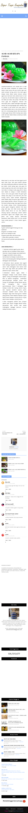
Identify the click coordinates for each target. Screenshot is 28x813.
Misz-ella (7, 482)
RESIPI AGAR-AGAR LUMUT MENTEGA (17, 469)
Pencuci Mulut (8, 50)
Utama (7, 808)
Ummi (6, 523)
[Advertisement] (14, 34)
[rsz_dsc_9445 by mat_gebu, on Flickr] (14, 82)
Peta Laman (13, 808)
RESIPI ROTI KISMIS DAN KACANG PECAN (14, 745)
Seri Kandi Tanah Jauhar (11, 513)
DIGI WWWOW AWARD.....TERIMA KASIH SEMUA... (17, 716)
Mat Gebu (5, 58)
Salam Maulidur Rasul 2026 (8, 765)
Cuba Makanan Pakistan (7, 789)
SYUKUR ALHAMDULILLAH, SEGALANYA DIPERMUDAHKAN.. (15, 722)
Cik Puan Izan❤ (9, 504)
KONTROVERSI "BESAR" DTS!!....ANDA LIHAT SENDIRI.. (16, 710)
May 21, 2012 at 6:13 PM (9, 535)
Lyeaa (6, 534)
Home (2, 50)
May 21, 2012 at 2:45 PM (9, 505)
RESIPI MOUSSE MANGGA (14, 457)
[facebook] (12, 11)
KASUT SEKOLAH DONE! (7, 784)
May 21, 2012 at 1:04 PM (9, 494)
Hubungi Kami (20, 808)
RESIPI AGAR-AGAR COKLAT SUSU (16, 463)
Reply (7, 489)
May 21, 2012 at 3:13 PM (9, 515)
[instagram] (15, 11)
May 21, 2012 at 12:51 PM (10, 483)
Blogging (6, 811)
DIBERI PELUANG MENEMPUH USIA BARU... (16, 728)
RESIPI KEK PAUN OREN (13, 703)
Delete (10, 489)
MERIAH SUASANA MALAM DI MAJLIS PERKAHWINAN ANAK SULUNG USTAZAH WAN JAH (13, 772)
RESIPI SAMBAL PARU (9, 752)
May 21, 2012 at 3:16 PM (9, 524)
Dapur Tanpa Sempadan (18, 811)
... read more (20, 741)
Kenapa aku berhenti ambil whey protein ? (12, 779)
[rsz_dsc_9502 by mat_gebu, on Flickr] (14, 155)
